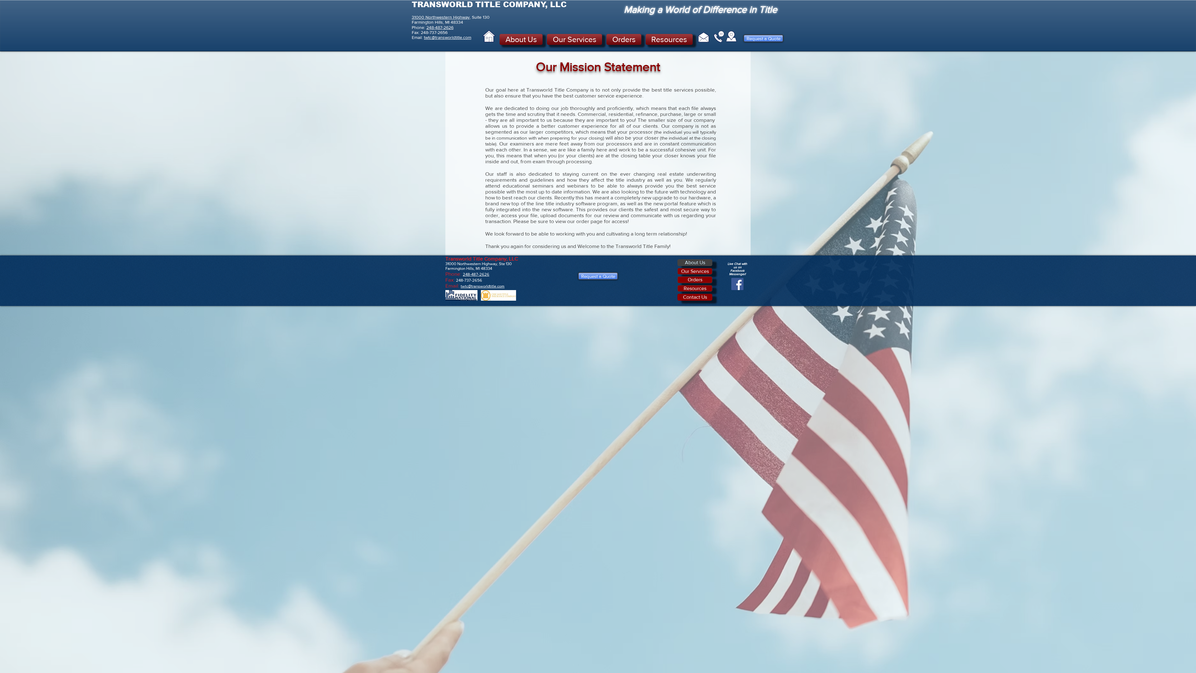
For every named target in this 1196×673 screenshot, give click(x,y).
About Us (695, 262)
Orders (695, 279)
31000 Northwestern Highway (441, 17)
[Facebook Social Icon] (737, 284)
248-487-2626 (439, 27)
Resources (695, 288)
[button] (522, 39)
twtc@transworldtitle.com (447, 37)
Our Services (695, 271)
